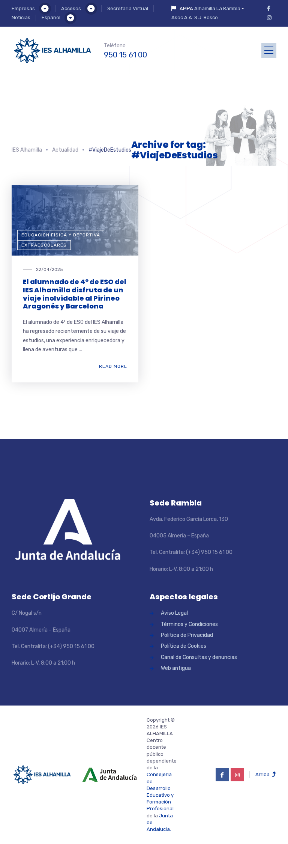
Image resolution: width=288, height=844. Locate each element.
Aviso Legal (174, 613)
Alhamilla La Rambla (217, 8)
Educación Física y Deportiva (60, 235)
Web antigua (176, 668)
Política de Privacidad (187, 635)
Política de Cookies (183, 646)
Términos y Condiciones (189, 624)
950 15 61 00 (125, 54)
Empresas (23, 8)
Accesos (71, 8)
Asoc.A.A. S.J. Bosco (194, 17)
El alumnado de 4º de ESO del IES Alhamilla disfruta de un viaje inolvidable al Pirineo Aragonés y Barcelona (74, 294)
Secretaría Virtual (127, 8)
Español (51, 17)
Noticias (21, 17)
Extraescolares (44, 245)
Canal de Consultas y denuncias (199, 657)
